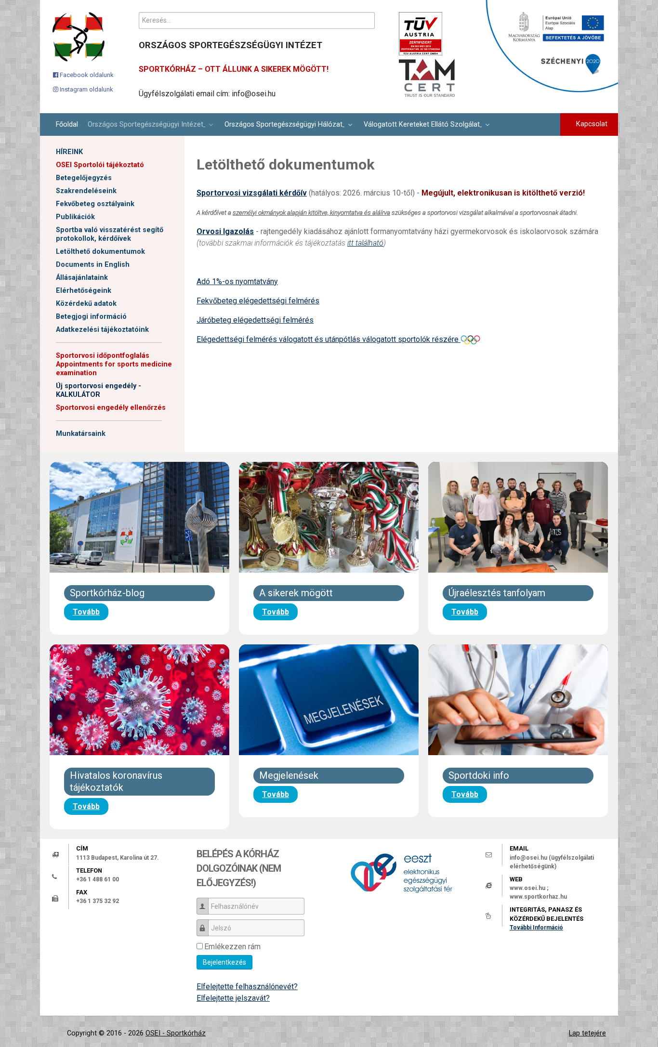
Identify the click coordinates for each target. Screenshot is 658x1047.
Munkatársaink (80, 434)
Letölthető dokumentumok (100, 252)
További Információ (536, 927)
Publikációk (75, 217)
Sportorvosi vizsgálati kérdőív (252, 192)
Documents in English (93, 265)
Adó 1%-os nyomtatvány (237, 281)
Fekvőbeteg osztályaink (95, 204)
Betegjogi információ (91, 317)
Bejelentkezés (224, 962)
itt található (365, 243)
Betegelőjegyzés (84, 178)
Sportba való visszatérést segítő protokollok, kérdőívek (109, 234)
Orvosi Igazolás (225, 231)
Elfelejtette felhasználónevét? (247, 986)
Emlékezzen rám (232, 946)
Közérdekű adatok (86, 304)
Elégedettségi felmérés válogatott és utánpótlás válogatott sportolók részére (329, 339)
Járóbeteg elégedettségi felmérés (255, 320)
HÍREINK (69, 152)
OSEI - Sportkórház (175, 1033)
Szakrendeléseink (86, 191)
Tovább (86, 611)
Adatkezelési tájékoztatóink (102, 330)
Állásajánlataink (82, 278)
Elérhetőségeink (83, 291)
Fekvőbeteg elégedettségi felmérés (258, 300)
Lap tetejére (587, 1033)
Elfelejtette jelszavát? (233, 998)
